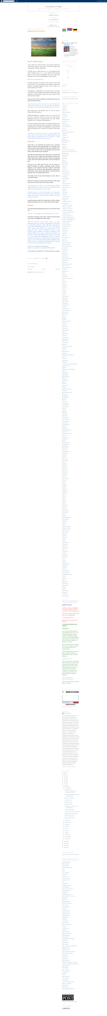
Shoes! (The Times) (66, 971)
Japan (63, 349)
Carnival (64, 169)
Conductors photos (66, 224)
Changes (64, 176)
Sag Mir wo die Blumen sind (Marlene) (70, 963)
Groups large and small (69, 817)
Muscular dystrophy (66, 392)
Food (63, 290)
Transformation (65, 563)
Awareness (64, 137)
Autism (63, 135)
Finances (64, 285)
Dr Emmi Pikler (65, 244)
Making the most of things (67, 369)
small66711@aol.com (53, 15)
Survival (64, 533)
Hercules (64, 323)
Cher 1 (63, 869)
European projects (66, 267)
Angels (63, 123)
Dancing (64, 233)
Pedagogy (64, 437)
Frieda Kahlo (65, 892)
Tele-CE (64, 546)
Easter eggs (64, 249)
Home (44, 269)
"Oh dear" (64, 105)
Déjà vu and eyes (68, 800)
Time (63, 558)
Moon (63, 381)
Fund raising (64, 296)
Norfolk (63, 412)
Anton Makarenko (66, 126)
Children (64, 180)
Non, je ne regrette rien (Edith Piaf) (69, 946)
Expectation (64, 271)
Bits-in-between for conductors (68, 151)
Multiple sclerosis (66, 389)
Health (63, 319)
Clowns (63, 194)
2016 (65, 777)
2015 (65, 779)
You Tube (64, 594)
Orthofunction (65, 424)
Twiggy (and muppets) (67, 983)
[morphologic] (63, 692)
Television (64, 547)
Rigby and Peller (65, 960)
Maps (63, 371)
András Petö (64, 119)
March (66, 834)
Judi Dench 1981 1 (66, 912)
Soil (63, 503)
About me (64, 86)
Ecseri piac (64, 255)
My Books (64, 396)
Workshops (64, 590)
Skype (63, 494)
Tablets (63, 537)
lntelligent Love (65, 365)
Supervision (64, 531)
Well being (64, 583)
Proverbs (64, 464)
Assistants (64, 130)
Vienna (63, 578)
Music (63, 394)
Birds (63, 146)
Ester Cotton (64, 265)
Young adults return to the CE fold (72, 811)
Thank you (64, 551)
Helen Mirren (65, 897)
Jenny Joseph (65, 905)
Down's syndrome (66, 242)
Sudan (63, 524)
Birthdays (64, 148)
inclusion (64, 337)
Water (63, 580)
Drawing (64, 248)
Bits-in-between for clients (67, 149)
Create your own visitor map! (53, 26)
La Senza (64, 926)
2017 (65, 775)
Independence (65, 339)
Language (64, 360)
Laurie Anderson (65, 928)
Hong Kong (64, 330)
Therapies (64, 554)
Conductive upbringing (67, 219)
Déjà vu (63, 235)
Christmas (64, 185)
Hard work (64, 314)
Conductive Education (67, 212)
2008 (65, 847)
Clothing (64, 192)
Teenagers (64, 544)
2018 (65, 773)
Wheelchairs (64, 585)
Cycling (64, 232)
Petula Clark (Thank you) (67, 953)
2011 (65, 841)
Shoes (63, 487)
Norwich (64, 415)
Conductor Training (66, 221)
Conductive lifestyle (66, 215)
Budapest (64, 164)
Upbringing (64, 572)
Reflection (64, 469)
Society (63, 501)
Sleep (63, 496)
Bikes (63, 144)
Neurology (64, 403)
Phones (63, 449)
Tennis (63, 549)
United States (65, 571)
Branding (64, 162)
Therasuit (64, 556)
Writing (63, 592)
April (66, 832)
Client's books (65, 187)
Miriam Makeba (65, 937)
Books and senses (68, 802)
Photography (65, 451)
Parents (63, 431)
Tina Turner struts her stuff (67, 981)
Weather (64, 581)
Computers (64, 203)
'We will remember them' (70, 809)
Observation (64, 417)
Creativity (64, 230)
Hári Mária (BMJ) (66, 901)
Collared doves (65, 196)
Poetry (63, 456)
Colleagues (64, 198)
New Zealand (65, 405)
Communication (65, 201)
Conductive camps (66, 207)
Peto (63, 440)
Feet (63, 280)
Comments (64, 199)
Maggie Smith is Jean (66, 933)
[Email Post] (46, 258)
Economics (64, 253)
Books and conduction (69, 798)
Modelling (64, 380)
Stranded (64, 521)
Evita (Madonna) (65, 887)
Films (63, 283)
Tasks (63, 540)
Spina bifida (64, 510)
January (67, 838)
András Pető (64, 121)
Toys (63, 560)
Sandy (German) (65, 969)
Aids (63, 117)
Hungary (64, 333)
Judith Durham (65, 917)
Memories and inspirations (72, 47)
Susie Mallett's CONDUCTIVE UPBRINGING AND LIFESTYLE (70, 44)
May (66, 830)
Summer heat (65, 530)
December (67, 787)
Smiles (63, 497)
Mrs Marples (64, 940)
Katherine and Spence (66, 924)
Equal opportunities (66, 264)
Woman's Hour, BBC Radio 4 (68, 988)
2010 (65, 843)
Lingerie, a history (66, 931)
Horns (63, 331)
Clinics (63, 190)
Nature (63, 401)
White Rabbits (65, 987)
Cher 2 (63, 871)
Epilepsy (64, 262)
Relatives (64, 471)
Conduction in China (66, 205)
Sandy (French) (65, 967)
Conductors (64, 223)
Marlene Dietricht (66, 935)
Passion (63, 435)
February (67, 836)
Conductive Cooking (66, 210)
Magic (63, 367)
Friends (63, 292)
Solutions (64, 505)
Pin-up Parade (65, 955)
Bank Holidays (65, 141)
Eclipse (63, 251)
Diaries (63, 239)
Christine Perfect (65, 872)
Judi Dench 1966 (65, 910)
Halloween (64, 312)
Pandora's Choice (65, 949)
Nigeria (63, 410)
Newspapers (64, 406)
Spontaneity (64, 512)
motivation (64, 385)
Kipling (63, 353)
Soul (63, 506)
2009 (65, 845)
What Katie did (65, 985)
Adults (63, 110)
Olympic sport (65, 421)
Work (63, 588)
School (63, 476)
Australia (64, 133)
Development (65, 237)
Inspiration (64, 340)
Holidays (64, 326)
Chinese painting (65, 183)
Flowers (63, 289)
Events (63, 269)
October (67, 820)
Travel (63, 567)
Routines (64, 474)
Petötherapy (64, 446)
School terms (65, 478)
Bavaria (63, 142)
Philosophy (64, 447)
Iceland (63, 335)
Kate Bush (64, 919)
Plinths (63, 455)
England (64, 260)
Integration (64, 342)
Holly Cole (64, 899)
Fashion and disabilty (66, 278)
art (62, 128)
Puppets (63, 465)
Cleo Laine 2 (65, 876)
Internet (63, 344)
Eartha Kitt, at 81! (66, 880)
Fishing (63, 287)
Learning (64, 362)
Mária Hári (64, 373)
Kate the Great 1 (65, 921)
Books (63, 158)
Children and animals (69, 815)
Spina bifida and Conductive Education (70, 854)
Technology (64, 542)
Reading (64, 467)
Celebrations (65, 173)
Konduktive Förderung (67, 355)
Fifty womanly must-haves (67, 888)
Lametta (64, 358)
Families (64, 276)
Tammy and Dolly (66, 976)
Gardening (64, 299)
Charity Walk (65, 178)
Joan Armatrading (66, 906)
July (66, 826)
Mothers (64, 383)
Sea (63, 481)
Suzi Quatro (64, 972)
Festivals (64, 282)
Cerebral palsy (65, 174)
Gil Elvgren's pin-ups (66, 894)
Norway (63, 414)
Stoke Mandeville (66, 517)
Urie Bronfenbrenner (66, 574)
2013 (65, 783)
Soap (63, 499)
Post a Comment (31, 266)
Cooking (64, 228)
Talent (63, 538)
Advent (63, 114)
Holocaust (64, 328)
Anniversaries (65, 124)
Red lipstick (64, 958)
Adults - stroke (65, 112)
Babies (63, 139)
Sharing (63, 485)
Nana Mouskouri (65, 942)
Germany (64, 301)
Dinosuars (64, 240)
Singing (63, 490)
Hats (63, 315)
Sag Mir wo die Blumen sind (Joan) (69, 962)
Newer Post (30, 269)
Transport (64, 565)
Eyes (63, 273)
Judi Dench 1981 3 (66, 915)
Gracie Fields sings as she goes (68, 896)
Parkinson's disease (66, 433)
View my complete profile (69, 766)
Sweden (63, 535)
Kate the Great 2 (65, 922)
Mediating (64, 374)
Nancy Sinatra (65, 944)
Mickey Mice (65, 376)
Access (63, 107)
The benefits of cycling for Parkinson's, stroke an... (70, 791)
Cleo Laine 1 (65, 874)
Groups (63, 306)
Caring (63, 167)
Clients (63, 189)
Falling (63, 274)
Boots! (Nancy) (65, 865)
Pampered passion (66, 947)
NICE (63, 408)
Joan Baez (64, 908)
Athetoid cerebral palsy (67, 132)
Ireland (63, 347)
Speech (63, 508)
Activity (64, 108)
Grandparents (65, 305)
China (63, 182)
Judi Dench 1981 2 (66, 914)
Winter (63, 587)
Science (63, 480)
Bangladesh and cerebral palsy (71, 813)
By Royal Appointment (67, 867)
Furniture (64, 298)
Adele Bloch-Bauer (66, 862)
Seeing (63, 483)
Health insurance (65, 321)
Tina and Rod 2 (65, 980)
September (67, 822)
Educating (64, 257)
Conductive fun (65, 214)
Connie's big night (66, 878)
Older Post (57, 269)
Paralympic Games (66, 430)
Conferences (64, 226)
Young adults (65, 596)
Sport (63, 513)
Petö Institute (65, 442)
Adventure (64, 116)
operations (64, 422)
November (67, 789)
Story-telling (65, 519)
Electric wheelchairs (66, 258)
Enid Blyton (64, 883)
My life (63, 397)
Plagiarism (64, 453)
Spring (63, 515)
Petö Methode (65, 444)
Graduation (64, 303)
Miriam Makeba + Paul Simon (68, 938)
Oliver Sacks (64, 419)
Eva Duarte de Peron (66, 885)
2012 (65, 785)
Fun (63, 294)
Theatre (63, 553)
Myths (63, 399)
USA (63, 576)
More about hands (68, 804)
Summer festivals (65, 528)
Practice (63, 460)
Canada (63, 166)
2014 (65, 781)
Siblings (64, 489)
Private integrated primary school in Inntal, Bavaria (72, 795)
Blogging (64, 155)
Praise (63, 462)
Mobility (64, 378)
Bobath (63, 157)
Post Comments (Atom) (38, 272)
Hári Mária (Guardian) (66, 903)
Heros (63, 324)
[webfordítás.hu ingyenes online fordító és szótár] (70, 704)
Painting (64, 428)
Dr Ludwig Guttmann (66, 246)
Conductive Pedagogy (67, 217)
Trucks (63, 569)
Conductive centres (66, 208)
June (66, 828)
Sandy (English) (65, 965)
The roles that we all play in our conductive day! (71, 806)
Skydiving (64, 492)
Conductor (53, 6)
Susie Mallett (67, 713)
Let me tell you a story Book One (69, 364)
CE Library (64, 171)
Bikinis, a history (65, 864)
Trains (63, 562)
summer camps (65, 526)
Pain (63, 426)
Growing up (64, 308)
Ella (63, 881)
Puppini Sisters (65, 956)
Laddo (63, 356)
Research (64, 472)
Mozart (63, 387)
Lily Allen (64, 930)
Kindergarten (65, 351)
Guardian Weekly (65, 310)
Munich (63, 390)
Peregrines (64, 439)
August (66, 824)
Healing (63, 317)
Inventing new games (66, 346)
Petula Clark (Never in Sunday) (68, 951)
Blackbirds (64, 153)
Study (63, 522)
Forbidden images (66, 890)
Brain (63, 160)
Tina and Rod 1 (65, 978)
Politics (63, 458)
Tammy (63, 974)
